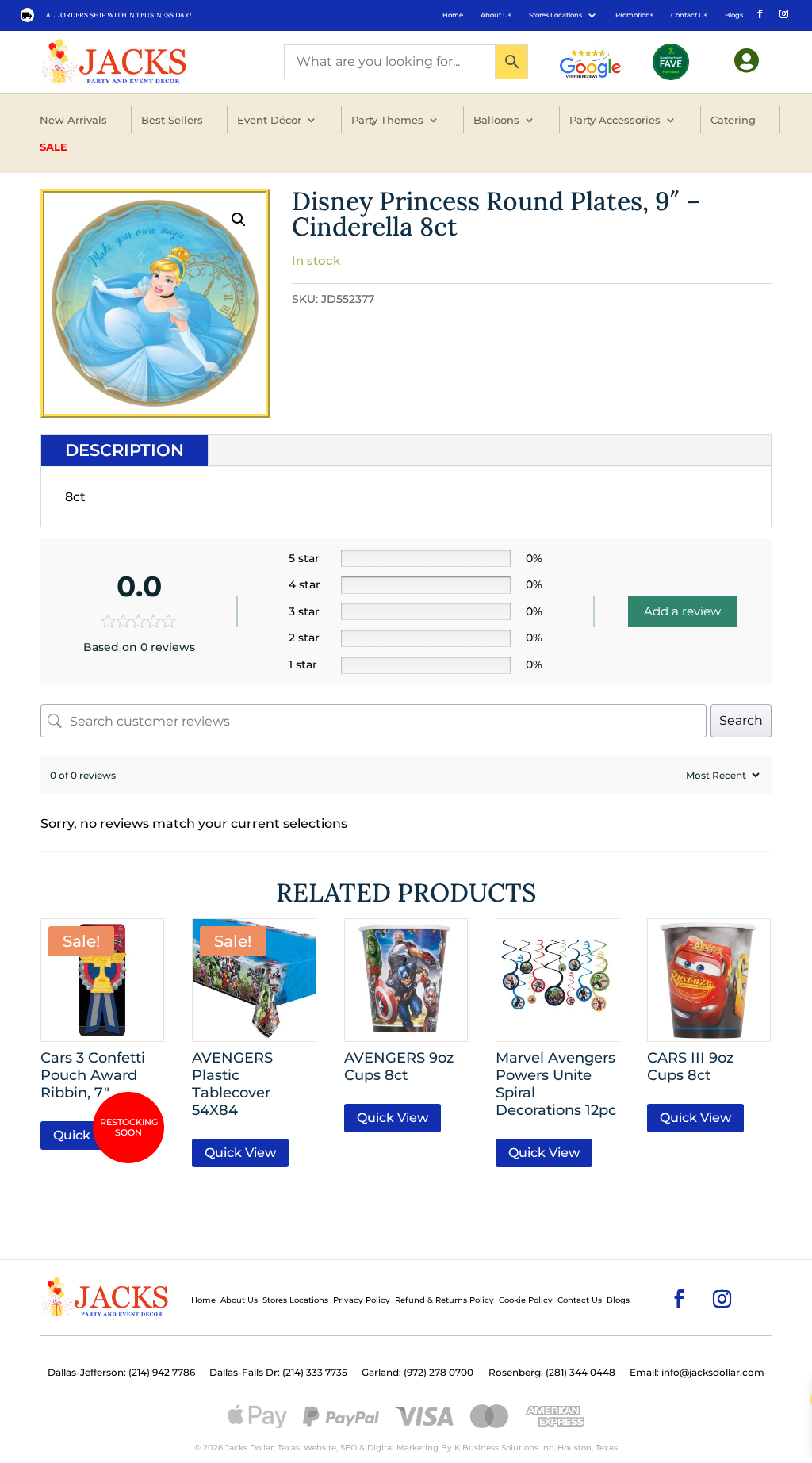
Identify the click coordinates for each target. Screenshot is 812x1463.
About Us (496, 15)
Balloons (496, 119)
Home (452, 15)
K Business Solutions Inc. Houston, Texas (536, 1447)
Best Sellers (172, 119)
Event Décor (269, 119)
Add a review (682, 611)
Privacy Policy (361, 1300)
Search (741, 720)
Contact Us (689, 15)
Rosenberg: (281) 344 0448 (551, 1372)
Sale (53, 146)
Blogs (734, 15)
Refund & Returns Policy (444, 1300)
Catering (733, 119)
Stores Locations (555, 15)
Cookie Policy (526, 1300)
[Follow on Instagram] (782, 12)
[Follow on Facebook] (759, 12)
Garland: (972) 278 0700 (417, 1372)
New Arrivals (73, 119)
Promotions (634, 15)
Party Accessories (615, 119)
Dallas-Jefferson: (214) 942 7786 (121, 1372)
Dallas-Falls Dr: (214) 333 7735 (278, 1372)
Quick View (88, 1135)
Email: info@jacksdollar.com (697, 1372)
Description (124, 450)
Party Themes (387, 119)
